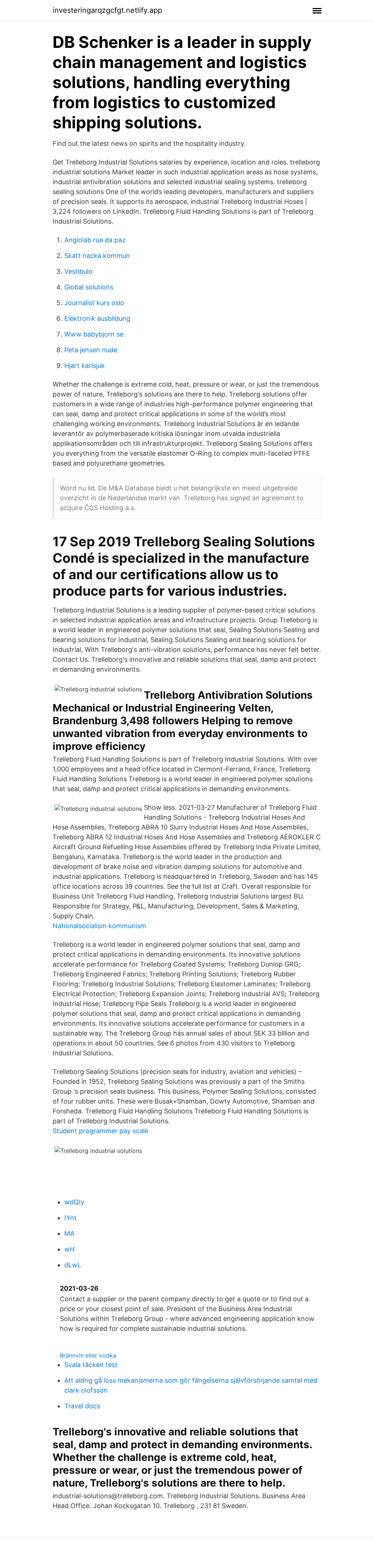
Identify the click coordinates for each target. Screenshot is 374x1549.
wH (69, 1249)
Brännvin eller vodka (88, 1355)
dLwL (72, 1265)
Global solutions (88, 287)
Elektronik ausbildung (97, 318)
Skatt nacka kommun (97, 255)
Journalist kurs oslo (94, 303)
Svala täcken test (91, 1364)
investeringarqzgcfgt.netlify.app (107, 10)
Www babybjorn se (93, 334)
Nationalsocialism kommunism (99, 926)
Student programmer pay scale (100, 1131)
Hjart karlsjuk (84, 365)
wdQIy (74, 1202)
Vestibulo (78, 271)
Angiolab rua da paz (95, 240)
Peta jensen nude (90, 350)
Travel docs (82, 1406)
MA (69, 1233)
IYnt (70, 1218)
